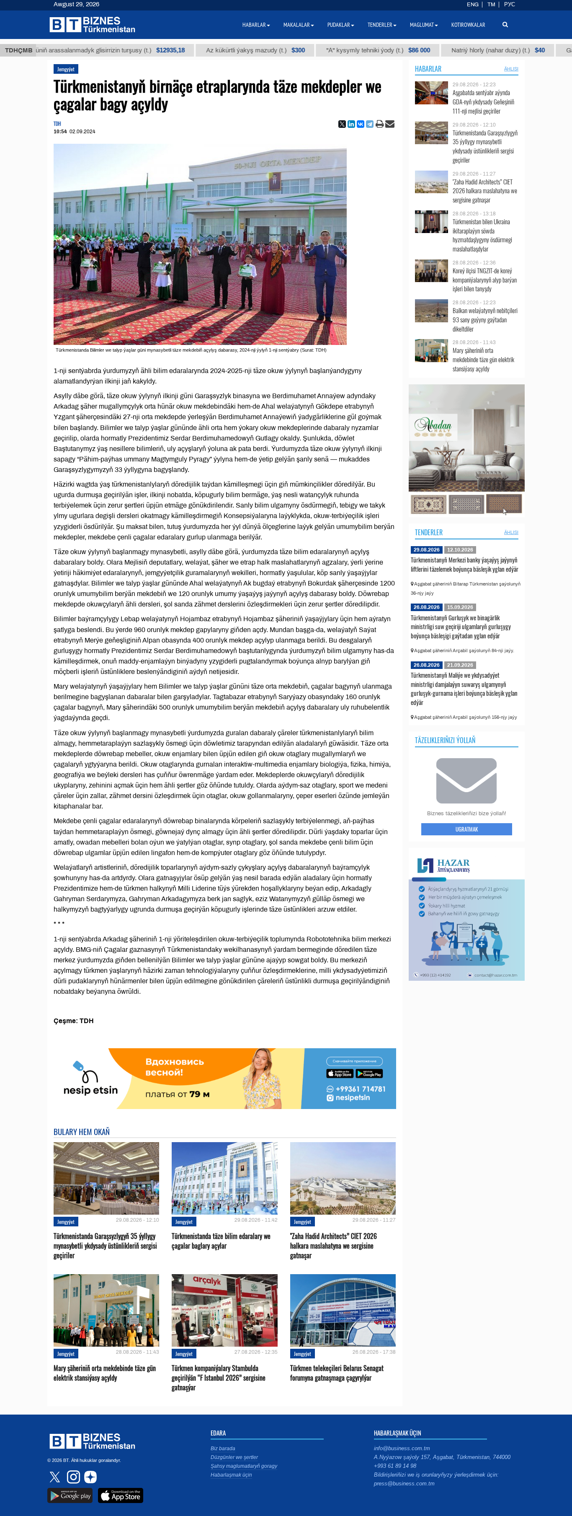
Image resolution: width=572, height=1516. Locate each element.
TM (491, 5)
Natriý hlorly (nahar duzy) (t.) (446, 50)
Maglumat (422, 25)
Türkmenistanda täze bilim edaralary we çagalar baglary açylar (221, 1241)
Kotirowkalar (468, 25)
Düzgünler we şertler (234, 1457)
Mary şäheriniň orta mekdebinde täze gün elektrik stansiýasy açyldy (105, 1373)
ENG (473, 5)
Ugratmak (467, 829)
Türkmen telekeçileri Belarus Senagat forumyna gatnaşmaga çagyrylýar (337, 1373)
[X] (342, 124)
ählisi (511, 68)
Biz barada (223, 1448)
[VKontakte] (360, 124)
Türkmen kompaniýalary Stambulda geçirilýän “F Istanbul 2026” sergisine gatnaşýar (218, 1377)
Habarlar (428, 69)
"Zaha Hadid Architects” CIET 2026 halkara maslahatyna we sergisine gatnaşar (333, 1245)
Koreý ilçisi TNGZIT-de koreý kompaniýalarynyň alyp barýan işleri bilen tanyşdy (485, 279)
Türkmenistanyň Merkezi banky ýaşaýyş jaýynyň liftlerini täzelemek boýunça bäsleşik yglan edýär (464, 564)
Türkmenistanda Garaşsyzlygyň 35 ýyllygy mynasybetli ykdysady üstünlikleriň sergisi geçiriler (105, 1245)
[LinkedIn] (351, 124)
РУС (509, 5)
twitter (55, 1477)
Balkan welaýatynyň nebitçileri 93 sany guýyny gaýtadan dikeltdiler (485, 319)
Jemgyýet (66, 69)
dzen (89, 1477)
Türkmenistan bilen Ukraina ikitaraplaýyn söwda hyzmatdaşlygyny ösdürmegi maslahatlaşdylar (482, 235)
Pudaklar (338, 25)
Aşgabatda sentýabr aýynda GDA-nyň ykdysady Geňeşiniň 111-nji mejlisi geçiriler (483, 101)
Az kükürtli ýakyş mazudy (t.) (203, 50)
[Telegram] (370, 124)
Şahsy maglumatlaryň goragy (244, 1466)
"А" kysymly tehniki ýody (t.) (326, 50)
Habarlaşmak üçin (231, 1475)
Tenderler (429, 532)
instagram (72, 1477)
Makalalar (296, 25)
